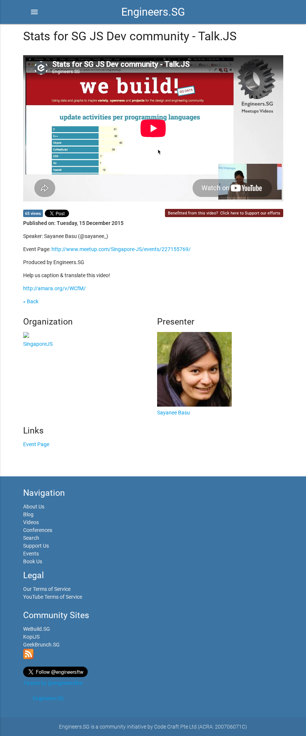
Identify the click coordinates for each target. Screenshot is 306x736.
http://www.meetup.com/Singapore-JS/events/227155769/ (121, 249)
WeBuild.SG (36, 629)
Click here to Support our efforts (250, 213)
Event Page (36, 444)
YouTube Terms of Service (52, 597)
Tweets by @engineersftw (53, 683)
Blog (28, 514)
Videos (31, 522)
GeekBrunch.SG (41, 645)
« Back (30, 301)
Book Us (32, 561)
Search (31, 538)
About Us (33, 507)
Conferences (37, 530)
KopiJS (31, 637)
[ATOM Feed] (28, 657)
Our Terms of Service (47, 589)
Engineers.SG (153, 12)
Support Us (36, 546)
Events (31, 554)
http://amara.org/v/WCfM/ (54, 288)
